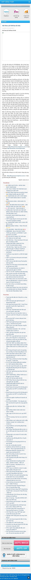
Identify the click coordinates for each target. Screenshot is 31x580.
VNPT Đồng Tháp (7, 2)
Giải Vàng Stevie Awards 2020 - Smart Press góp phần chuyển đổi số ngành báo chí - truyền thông (16, 306)
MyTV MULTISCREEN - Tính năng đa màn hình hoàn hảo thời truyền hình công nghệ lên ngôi (16, 402)
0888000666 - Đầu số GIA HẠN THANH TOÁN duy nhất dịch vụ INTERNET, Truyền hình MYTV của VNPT (16, 233)
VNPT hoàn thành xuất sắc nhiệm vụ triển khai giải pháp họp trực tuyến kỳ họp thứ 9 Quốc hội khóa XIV (16, 355)
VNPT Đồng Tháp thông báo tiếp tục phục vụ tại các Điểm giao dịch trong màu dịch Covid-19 (16, 431)
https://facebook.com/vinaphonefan (16, 148)
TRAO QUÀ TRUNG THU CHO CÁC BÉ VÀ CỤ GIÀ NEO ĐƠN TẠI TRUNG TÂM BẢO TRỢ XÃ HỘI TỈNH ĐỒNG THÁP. (16, 289)
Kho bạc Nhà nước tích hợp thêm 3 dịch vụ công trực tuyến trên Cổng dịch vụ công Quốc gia (17, 314)
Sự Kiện (4, 21)
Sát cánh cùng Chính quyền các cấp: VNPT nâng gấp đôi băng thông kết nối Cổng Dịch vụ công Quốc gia (16, 367)
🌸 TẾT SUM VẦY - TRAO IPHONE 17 (15, 208)
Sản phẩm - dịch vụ (15, 5)
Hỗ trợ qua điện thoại (8, 537)
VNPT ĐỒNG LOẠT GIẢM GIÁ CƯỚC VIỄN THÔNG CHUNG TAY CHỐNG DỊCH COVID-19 (17, 422)
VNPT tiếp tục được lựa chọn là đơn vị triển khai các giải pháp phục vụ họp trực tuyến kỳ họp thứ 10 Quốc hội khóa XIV (16, 280)
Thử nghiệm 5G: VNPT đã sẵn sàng (14, 522)
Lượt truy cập (6, 565)
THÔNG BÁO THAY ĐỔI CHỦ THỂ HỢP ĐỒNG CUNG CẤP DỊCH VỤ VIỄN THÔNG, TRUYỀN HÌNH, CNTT (17, 211)
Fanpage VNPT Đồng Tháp (9, 560)
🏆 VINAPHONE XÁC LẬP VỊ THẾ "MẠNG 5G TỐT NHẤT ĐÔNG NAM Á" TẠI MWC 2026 (16, 197)
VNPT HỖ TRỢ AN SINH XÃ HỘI (14, 378)
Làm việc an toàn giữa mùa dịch (13, 445)
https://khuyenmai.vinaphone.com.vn (17, 146)
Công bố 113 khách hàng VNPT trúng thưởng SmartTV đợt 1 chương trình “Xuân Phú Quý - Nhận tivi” (16, 490)
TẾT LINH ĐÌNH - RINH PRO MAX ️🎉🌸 (16, 229)
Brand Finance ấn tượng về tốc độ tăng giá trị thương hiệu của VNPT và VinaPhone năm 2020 (16, 388)
